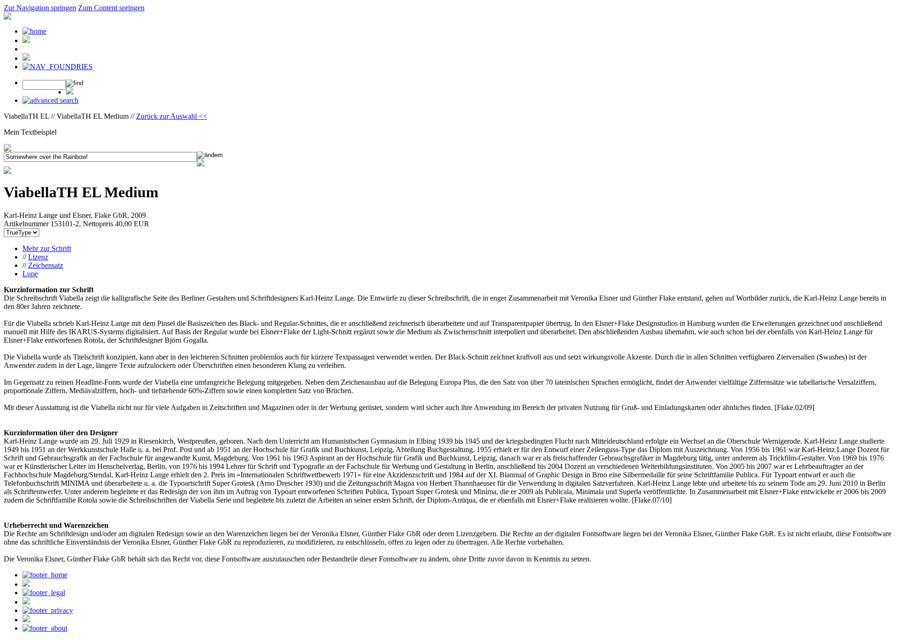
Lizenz (38, 257)
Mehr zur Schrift (46, 248)
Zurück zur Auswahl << (171, 116)
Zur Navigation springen (40, 8)
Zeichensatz (45, 265)
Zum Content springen (111, 8)
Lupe (30, 274)
